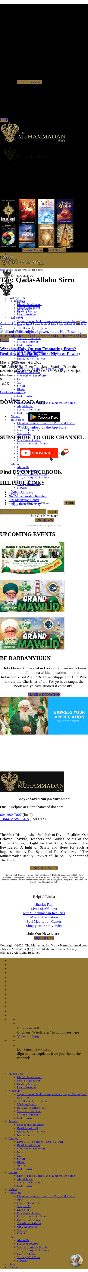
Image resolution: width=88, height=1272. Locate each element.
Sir (19, 382)
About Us (23, 467)
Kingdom (17, 317)
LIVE (4, 120)
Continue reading (13, 392)
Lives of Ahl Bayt (21, 492)
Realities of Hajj (27, 1128)
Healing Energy (27, 1084)
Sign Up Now (44, 520)
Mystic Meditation (44, 917)
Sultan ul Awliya (27, 1243)
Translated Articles (29, 1223)
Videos (15, 416)
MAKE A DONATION (44, 694)
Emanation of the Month (32, 443)
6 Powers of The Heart (31, 1148)
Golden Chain (26, 1253)
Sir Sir (21, 385)
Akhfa (21, 1165)
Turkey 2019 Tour (28, 1257)
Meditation (16, 1073)
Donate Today (32, 250)
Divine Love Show (29, 1219)
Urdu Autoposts (27, 1226)
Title (20, 316)
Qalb (20, 379)
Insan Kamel (25, 1135)
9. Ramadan (9, 336)
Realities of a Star (28, 1145)
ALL (3, 323)
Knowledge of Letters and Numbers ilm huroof (46, 402)
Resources (17, 419)
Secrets (13, 1121)
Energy (13, 1138)
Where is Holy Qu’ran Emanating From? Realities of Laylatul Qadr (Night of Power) (40, 351)
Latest (21, 301)
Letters (13, 1172)
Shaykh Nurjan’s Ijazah (32, 1247)
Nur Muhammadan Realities (28, 496)
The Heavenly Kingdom (32, 328)
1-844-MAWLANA (14, 819)
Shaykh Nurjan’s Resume (33, 477)
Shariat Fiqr (44, 905)
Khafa (21, 389)
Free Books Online (29, 1213)
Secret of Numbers (28, 1182)
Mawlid (22, 487)
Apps (20, 426)
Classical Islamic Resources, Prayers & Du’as (46, 1196)
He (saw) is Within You (31, 1107)
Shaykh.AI (24, 433)
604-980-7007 (11, 815)
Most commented (28, 305)
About (15, 463)
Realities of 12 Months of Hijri (41, 336)
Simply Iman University (25, 504)
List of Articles (26, 314)
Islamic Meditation (29, 1077)
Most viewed (25, 308)
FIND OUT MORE (44, 868)
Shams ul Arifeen (28, 341)
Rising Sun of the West (31, 358)
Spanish (22, 1230)
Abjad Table (25, 406)
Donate (13, 1267)
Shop (12, 1264)
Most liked (24, 312)
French (21, 1233)
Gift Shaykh (57, 250)
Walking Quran (26, 1104)
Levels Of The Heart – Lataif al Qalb (40, 1141)
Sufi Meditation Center (24, 500)
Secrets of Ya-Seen (29, 338)
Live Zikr (23, 1209)
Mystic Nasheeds (28, 430)
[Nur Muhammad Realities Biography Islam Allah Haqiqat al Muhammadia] (44, 154)
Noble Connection (29, 1080)
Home (3, 269)
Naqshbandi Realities (31, 1124)
